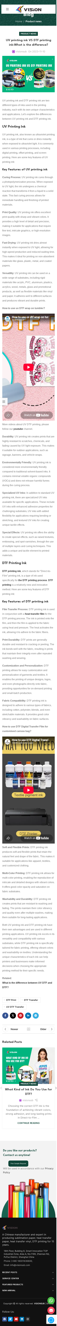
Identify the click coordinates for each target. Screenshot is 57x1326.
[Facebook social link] (5, 1016)
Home (18, 21)
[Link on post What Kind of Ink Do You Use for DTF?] (28, 1066)
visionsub (21, 51)
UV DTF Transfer (15, 1007)
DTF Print (11, 1000)
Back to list (28, 1029)
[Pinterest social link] (20, 1016)
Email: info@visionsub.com (17, 1265)
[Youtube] (16, 1319)
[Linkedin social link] (28, 1016)
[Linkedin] (22, 1319)
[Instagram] (27, 1319)
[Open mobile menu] (7, 9)
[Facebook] (4, 1319)
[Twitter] (10, 1319)
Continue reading (28, 1123)
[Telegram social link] (36, 1016)
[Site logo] (28, 8)
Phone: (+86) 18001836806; (18, 1261)
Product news (34, 21)
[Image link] (9, 1227)
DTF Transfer (31, 1000)
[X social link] (13, 1016)
